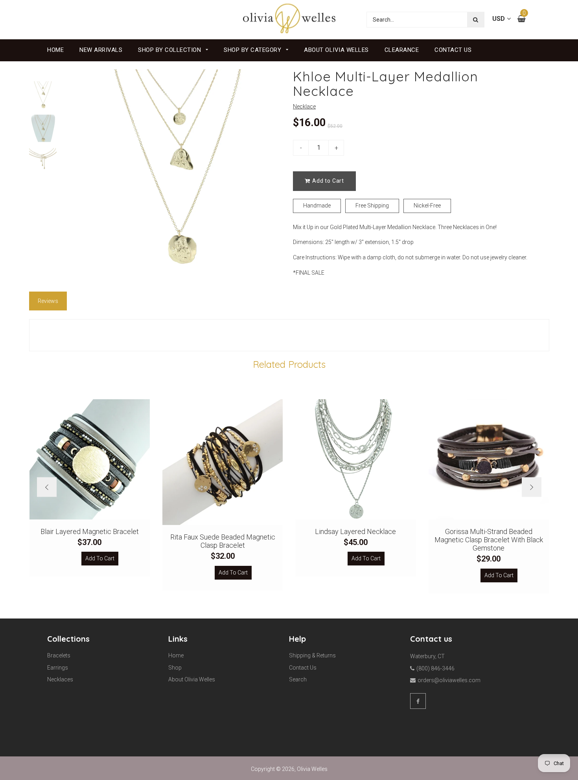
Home (55, 49)
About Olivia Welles (336, 49)
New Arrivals (100, 49)
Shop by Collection (170, 49)
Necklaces (60, 679)
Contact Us (452, 49)
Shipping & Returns (312, 655)
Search (298, 679)
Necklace (304, 106)
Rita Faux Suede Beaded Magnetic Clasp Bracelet (222, 541)
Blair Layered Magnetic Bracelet (89, 531)
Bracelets (58, 655)
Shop (175, 667)
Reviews (48, 301)
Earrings (57, 667)
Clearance (402, 49)
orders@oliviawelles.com (449, 680)
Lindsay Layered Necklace (355, 531)
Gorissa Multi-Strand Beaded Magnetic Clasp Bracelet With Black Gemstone (488, 539)
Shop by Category (253, 49)
